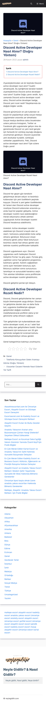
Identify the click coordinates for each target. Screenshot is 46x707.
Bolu (6, 541)
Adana (7, 514)
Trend (7, 587)
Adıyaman (9, 518)
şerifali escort (26, 621)
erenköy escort (17, 618)
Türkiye (7, 591)
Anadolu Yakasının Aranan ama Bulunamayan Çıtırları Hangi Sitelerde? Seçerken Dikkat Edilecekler (21, 433)
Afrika (7, 521)
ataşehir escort (25, 612)
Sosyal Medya (10, 583)
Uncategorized (11, 594)
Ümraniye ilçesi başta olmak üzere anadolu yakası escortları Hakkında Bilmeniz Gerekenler (20, 483)
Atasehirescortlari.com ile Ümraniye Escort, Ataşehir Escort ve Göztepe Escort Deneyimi (20, 410)
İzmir (6, 568)
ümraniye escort (11, 621)
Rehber (7, 579)
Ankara (7, 533)
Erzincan (8, 552)
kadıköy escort (17, 627)
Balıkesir (8, 537)
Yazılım (7, 598)
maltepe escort (11, 612)
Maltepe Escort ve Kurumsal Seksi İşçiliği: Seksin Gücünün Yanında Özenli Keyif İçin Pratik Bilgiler (22, 442)
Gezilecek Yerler (11, 560)
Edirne (7, 548)
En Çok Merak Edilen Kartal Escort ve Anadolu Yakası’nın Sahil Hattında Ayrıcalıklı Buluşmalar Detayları (21, 452)
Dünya (7, 545)
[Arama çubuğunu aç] (31, 3)
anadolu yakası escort (20, 615)
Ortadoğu (8, 575)
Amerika (8, 529)
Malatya (8, 571)
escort (27, 624)
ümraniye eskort (26, 630)
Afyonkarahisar (11, 525)
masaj (33, 627)
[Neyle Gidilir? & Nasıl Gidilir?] (6, 3)
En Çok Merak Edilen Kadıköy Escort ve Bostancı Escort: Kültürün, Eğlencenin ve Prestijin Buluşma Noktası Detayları (22, 461)
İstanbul (8, 564)
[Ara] (38, 384)
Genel (9, 356)
